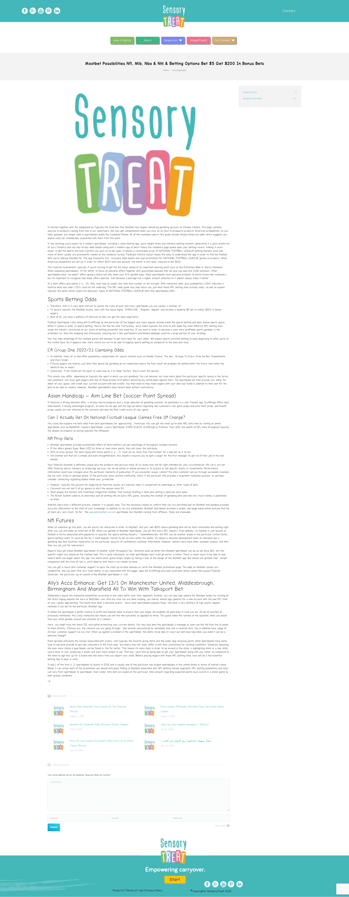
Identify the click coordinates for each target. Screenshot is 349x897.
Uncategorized (179, 70)
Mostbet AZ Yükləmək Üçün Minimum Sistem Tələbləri (99, 724)
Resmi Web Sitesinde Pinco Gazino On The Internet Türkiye (98, 709)
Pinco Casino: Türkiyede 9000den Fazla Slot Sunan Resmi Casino (192, 709)
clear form (220, 825)
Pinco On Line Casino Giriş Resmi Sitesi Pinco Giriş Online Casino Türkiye (101, 743)
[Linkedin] (56, 10)
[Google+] (32, 10)
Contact (288, 11)
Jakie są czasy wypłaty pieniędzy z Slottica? (185, 724)
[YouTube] (40, 10)
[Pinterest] (48, 10)
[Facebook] (24, 10)
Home (166, 70)
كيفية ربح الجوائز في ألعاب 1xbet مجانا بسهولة (186, 740)
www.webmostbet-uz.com (102, 512)
